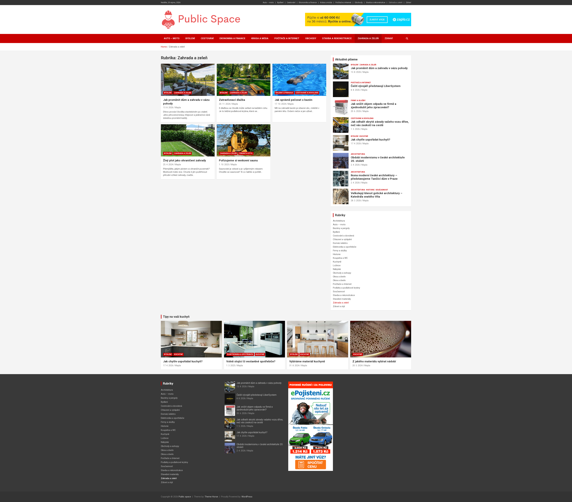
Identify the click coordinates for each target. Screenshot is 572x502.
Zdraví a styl (246, 153)
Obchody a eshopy (342, 273)
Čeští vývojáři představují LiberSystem (376, 86)
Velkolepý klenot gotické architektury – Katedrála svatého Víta (376, 194)
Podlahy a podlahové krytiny (346, 287)
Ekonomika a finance (308, 2)
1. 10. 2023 (224, 164)
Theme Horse (211, 496)
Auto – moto (268, 2)
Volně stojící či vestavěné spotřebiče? (250, 361)
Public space (185, 496)
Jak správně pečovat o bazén (293, 100)
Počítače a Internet (343, 2)
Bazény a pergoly (284, 93)
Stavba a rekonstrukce (375, 2)
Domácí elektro (340, 243)
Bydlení (280, 2)
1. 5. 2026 (355, 129)
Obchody (359, 2)
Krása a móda (326, 2)
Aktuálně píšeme (346, 59)
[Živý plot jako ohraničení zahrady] (188, 140)
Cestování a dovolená (307, 93)
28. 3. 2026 (356, 200)
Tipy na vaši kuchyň (176, 316)
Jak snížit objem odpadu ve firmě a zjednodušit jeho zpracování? (373, 105)
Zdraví (408, 2)
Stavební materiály (342, 299)
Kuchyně (363, 136)
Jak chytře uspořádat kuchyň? (370, 139)
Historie (370, 190)
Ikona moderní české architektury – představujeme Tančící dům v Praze (374, 177)
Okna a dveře (339, 276)
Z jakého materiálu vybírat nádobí (374, 361)
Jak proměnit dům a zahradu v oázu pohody (379, 68)
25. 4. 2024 (168, 164)
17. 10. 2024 (280, 104)
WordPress (246, 496)
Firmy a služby (358, 100)
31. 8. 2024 (294, 365)
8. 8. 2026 (355, 90)
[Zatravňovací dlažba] (244, 80)
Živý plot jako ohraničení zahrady (184, 160)
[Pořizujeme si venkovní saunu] (244, 140)
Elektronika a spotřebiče (344, 246)
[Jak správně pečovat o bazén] (299, 80)
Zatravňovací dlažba (232, 100)
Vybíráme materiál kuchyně (307, 361)
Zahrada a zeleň (395, 2)
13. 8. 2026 (168, 107)
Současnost (382, 190)
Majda (178, 107)
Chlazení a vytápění (342, 239)
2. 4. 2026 (355, 165)
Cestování (291, 2)
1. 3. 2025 (230, 365)
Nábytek (337, 269)
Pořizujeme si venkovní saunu (238, 160)
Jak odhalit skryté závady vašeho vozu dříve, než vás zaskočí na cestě (380, 123)
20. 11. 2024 (224, 104)
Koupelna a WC (340, 258)
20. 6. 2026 (356, 111)
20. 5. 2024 (357, 365)
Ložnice (337, 265)
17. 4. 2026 (356, 143)
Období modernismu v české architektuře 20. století (378, 159)
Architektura (358, 154)
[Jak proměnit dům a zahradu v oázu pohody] (188, 80)
